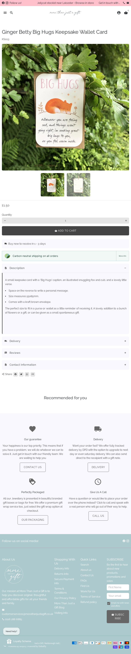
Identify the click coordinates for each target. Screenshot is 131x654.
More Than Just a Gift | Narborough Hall (41, 643)
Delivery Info (61, 568)
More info (122, 256)
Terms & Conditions (60, 590)
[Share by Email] (33, 374)
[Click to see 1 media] (52, 184)
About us (86, 569)
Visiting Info (61, 612)
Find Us (85, 586)
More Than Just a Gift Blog (64, 605)
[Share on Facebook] (15, 374)
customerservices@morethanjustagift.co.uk (27, 612)
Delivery (98, 467)
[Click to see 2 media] (78, 184)
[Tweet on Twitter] (21, 374)
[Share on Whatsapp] (27, 374)
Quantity (7, 214)
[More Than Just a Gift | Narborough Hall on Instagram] (7, 2)
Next (125, 107)
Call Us (98, 515)
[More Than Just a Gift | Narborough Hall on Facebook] (3, 2)
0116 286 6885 (12, 619)
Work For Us (88, 591)
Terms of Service (90, 596)
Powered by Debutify (36, 646)
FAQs (84, 580)
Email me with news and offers (120, 604)
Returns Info (61, 573)
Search (85, 564)
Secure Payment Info (64, 581)
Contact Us (33, 467)
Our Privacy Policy (65, 598)
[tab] (65, 268)
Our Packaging (33, 519)
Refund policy (89, 602)
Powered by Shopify (17, 646)
